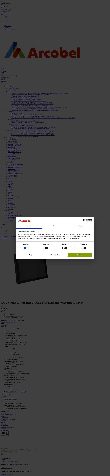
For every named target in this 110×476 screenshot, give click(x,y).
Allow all (79, 254)
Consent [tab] (29, 226)
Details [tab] (55, 226)
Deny (30, 254)
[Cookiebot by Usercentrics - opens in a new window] (84, 220)
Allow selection (55, 254)
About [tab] (81, 226)
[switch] (45, 248)
